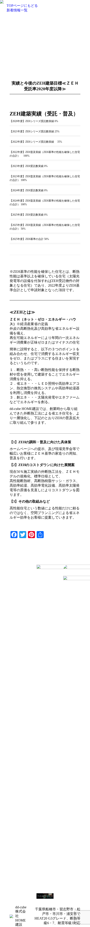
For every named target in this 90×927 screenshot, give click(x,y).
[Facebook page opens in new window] (13, 582)
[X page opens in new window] (19, 582)
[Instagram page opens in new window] (13, 589)
